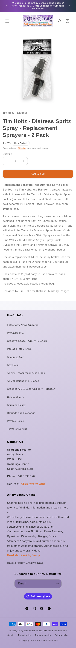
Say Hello (13, 364)
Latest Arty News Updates (22, 324)
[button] (7, 21)
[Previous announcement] (6, 6)
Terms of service (43, 635)
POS (45, 631)
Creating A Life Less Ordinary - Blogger (31, 388)
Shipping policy (28, 640)
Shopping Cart (16, 357)
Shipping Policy (16, 404)
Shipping (22, 148)
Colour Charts (15, 397)
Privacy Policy (15, 420)
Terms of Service (17, 428)
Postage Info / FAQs (19, 348)
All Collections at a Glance (23, 380)
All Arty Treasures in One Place (26, 372)
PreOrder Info (15, 332)
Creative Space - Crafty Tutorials (27, 340)
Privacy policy (62, 635)
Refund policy (24, 635)
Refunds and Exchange (21, 412)
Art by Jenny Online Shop (29, 631)
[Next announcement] (69, 6)
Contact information (48, 640)
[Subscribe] (57, 583)
